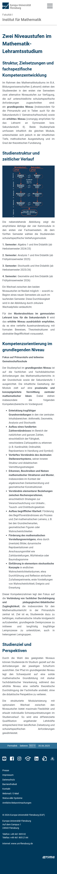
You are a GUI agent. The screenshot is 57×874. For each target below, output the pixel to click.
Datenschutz (8, 779)
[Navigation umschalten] (50, 6)
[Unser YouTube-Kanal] (4, 758)
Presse (5, 770)
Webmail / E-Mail (10, 793)
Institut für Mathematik (21, 19)
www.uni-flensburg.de (22, 843)
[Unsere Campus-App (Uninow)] (28, 758)
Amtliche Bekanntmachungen (16, 803)
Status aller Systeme (12, 798)
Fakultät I (7, 14)
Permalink (12, 745)
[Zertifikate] (44, 758)
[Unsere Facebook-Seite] (12, 758)
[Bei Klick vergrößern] (28, 191)
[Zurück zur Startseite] (16, 6)
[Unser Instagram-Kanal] (19, 758)
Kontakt (6, 789)
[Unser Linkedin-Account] (36, 758)
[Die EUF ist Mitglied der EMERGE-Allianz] (52, 758)
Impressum (7, 775)
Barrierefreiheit (9, 784)
